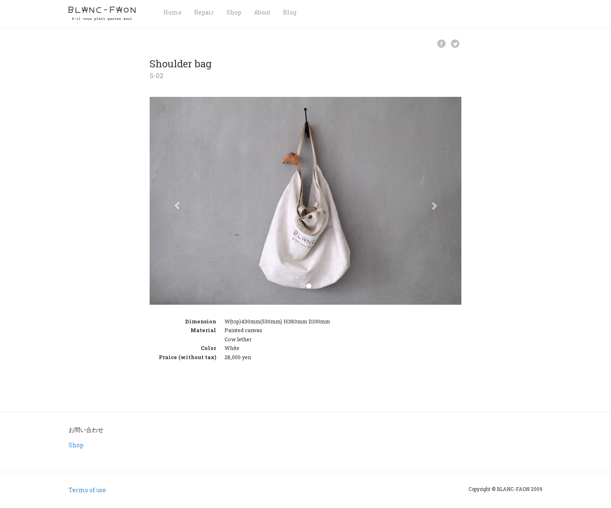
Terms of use (87, 490)
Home (172, 12)
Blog (289, 12)
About (262, 12)
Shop (234, 12)
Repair (204, 12)
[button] (173, 201)
